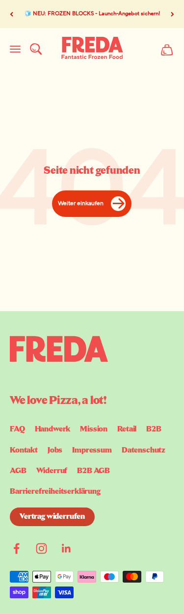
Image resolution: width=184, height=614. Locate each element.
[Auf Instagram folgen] (41, 548)
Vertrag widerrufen (52, 517)
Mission (93, 429)
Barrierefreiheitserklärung (55, 492)
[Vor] (172, 14)
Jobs (55, 450)
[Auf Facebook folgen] (16, 548)
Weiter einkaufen (81, 203)
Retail (126, 429)
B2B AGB (93, 471)
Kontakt (24, 450)
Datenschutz (143, 450)
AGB (18, 471)
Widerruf (52, 471)
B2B (153, 429)
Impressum (92, 450)
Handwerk (53, 429)
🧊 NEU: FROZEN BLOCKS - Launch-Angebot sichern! (92, 13)
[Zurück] (11, 14)
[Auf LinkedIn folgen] (66, 548)
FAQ (17, 429)
